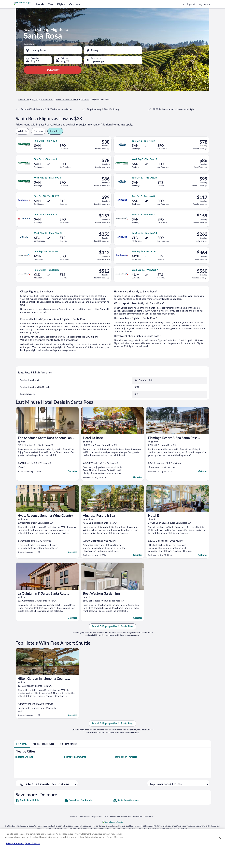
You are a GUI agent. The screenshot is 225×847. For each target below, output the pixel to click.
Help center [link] (96, 816)
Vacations (74, 4)
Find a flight (52, 70)
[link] (40, 801)
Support (191, 4)
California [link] (85, 99)
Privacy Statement (15, 844)
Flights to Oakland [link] (24, 757)
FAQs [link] (105, 816)
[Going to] (113, 50)
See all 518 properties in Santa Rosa (112, 626)
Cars (50, 4)
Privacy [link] (73, 816)
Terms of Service (32, 844)
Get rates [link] (72, 471)
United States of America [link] (67, 99)
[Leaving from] (53, 50)
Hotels (40, 4)
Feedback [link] (148, 816)
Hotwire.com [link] (23, 99)
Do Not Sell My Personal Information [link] (126, 816)
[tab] (22, 744)
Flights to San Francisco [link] (125, 757)
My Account (205, 4)
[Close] (219, 837)
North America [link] (47, 99)
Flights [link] (35, 99)
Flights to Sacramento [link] (75, 757)
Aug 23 (35, 61)
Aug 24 (65, 61)
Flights (61, 4)
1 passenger (98, 61)
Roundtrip (29, 44)
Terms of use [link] (84, 816)
